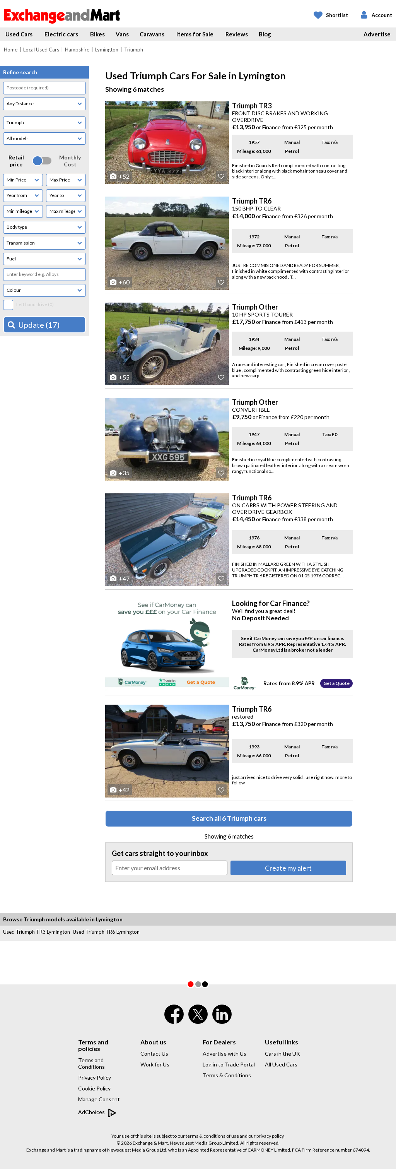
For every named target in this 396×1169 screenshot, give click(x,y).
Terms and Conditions (91, 1063)
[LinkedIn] (222, 1019)
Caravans (152, 34)
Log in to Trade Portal (229, 1064)
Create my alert (288, 868)
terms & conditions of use (212, 1136)
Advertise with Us (224, 1053)
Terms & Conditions (227, 1075)
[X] (198, 1022)
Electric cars (61, 34)
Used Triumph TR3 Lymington (36, 932)
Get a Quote (336, 683)
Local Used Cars (41, 49)
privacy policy (269, 1136)
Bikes (97, 34)
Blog (265, 34)
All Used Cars (281, 1064)
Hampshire (77, 49)
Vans (122, 34)
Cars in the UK (282, 1053)
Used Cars (18, 34)
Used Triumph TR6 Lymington (106, 932)
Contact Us (154, 1053)
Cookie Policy (94, 1088)
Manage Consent (99, 1099)
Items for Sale (194, 34)
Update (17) (39, 324)
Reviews (236, 34)
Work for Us (154, 1064)
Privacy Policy (94, 1077)
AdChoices (92, 1112)
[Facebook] (174, 1019)
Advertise (377, 34)
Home (10, 49)
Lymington (106, 49)
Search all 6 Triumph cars (229, 818)
